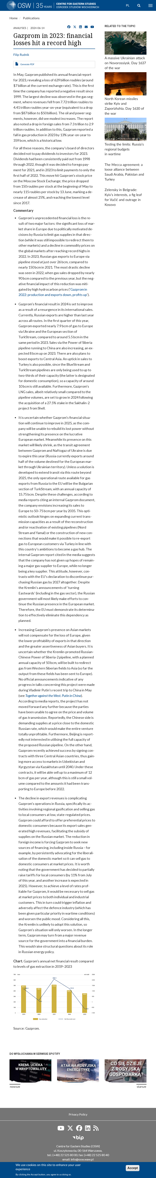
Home (14, 18)
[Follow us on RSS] (96, 1129)
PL (127, 5)
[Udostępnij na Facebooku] (68, 27)
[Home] (30, 6)
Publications (31, 18)
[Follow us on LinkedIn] (87, 1129)
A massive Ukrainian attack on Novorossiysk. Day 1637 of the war (125, 63)
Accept (132, 1168)
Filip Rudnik (21, 54)
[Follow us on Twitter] (70, 1129)
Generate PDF (27, 64)
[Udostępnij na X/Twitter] (74, 27)
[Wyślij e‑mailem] (86, 27)
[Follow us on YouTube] (92, 27)
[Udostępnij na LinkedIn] (80, 27)
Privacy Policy (78, 1114)
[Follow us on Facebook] (79, 1129)
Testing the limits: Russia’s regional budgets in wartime (124, 149)
